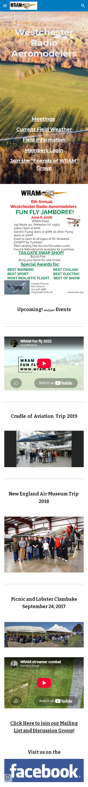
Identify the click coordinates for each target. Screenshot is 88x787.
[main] (44, 97)
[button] (5, 5)
